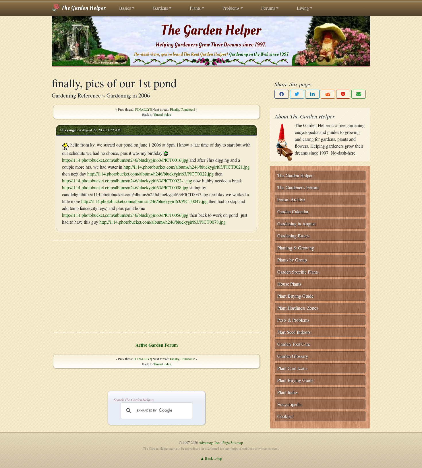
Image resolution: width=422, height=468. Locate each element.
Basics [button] (125, 8)
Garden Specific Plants (298, 272)
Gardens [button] (160, 8)
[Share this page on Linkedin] (312, 94)
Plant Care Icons (292, 368)
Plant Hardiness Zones (297, 308)
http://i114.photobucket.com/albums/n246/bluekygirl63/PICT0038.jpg (125, 187)
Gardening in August (296, 224)
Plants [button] (195, 8)
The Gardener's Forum (297, 187)
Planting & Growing (295, 248)
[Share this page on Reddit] (328, 94)
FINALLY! (143, 109)
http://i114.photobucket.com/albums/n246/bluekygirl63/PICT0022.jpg (150, 174)
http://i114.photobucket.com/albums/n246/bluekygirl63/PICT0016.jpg (125, 160)
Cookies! (285, 416)
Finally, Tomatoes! (182, 109)
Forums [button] (268, 8)
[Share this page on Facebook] (281, 94)
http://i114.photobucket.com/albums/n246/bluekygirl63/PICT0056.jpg (125, 215)
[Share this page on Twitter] (297, 94)
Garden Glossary (292, 356)
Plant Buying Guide (295, 296)
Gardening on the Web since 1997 (258, 54)
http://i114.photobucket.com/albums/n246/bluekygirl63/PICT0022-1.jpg (127, 181)
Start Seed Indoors (294, 332)
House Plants (289, 284)
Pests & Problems (293, 320)
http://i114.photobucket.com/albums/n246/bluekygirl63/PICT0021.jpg (186, 167)
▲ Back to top (211, 458)
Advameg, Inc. (209, 442)
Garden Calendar (292, 211)
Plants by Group (292, 260)
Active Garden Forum (156, 345)
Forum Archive (291, 199)
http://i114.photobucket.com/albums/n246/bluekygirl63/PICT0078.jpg (162, 222)
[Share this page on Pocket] (343, 94)
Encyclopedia (289, 404)
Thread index (162, 114)
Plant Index (287, 392)
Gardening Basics (293, 236)
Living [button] (303, 8)
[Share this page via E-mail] (358, 94)
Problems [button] (230, 8)
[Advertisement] (156, 286)
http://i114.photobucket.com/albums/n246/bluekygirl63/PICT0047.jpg (144, 201)
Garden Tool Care (293, 344)
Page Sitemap (232, 442)
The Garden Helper (82, 8)
